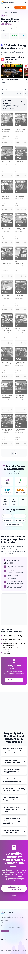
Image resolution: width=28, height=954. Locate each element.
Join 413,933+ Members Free (13, 888)
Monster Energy (5, 131)
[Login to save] (17, 94)
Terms (24, 950)
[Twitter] (9, 922)
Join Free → (5, 931)
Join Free (21, 7)
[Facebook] (2, 922)
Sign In (9, 7)
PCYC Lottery (5, 82)
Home (2, 12)
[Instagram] (6, 922)
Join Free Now (13, 680)
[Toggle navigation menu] (25, 2)
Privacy (19, 950)
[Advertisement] (14, 610)
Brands (7, 12)
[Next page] (15, 453)
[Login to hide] (20, 94)
